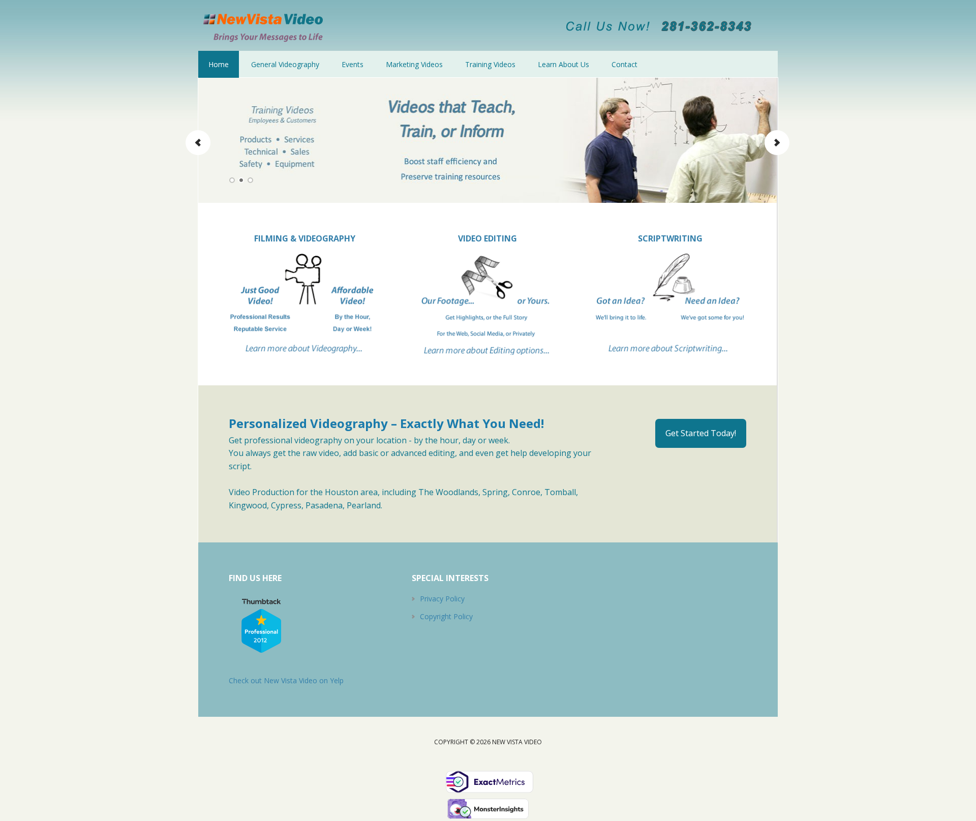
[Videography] (305, 304)
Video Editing (487, 238)
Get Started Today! (700, 433)
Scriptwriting (670, 238)
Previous (198, 142)
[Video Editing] (488, 304)
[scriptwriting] (670, 357)
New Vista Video (264, 25)
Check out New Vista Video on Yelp (286, 680)
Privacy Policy (442, 598)
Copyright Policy (446, 616)
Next (776, 142)
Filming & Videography (304, 238)
